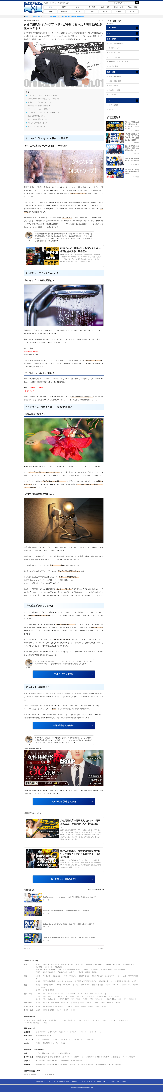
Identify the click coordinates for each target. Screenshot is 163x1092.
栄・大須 (76, 985)
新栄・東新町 (85, 985)
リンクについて (88, 1081)
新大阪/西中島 (109, 976)
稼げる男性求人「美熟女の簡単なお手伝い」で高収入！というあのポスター (59, 693)
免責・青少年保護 (122, 1081)
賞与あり (54, 1053)
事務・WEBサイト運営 (43, 1035)
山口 (54, 996)
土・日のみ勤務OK (88, 1057)
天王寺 (124, 976)
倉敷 (91, 994)
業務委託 (52, 1074)
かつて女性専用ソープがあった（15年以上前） (44, 99)
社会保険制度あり (53, 1060)
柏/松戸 (71, 972)
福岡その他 (64, 1002)
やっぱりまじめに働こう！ (37, 126)
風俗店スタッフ (114, 48)
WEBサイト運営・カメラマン (119, 62)
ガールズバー (104, 1020)
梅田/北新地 (46, 976)
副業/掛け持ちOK (41, 1057)
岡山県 (80, 994)
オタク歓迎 (81, 1064)
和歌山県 (127, 981)
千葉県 (91, 11)
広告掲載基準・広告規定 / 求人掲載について (69, 1081)
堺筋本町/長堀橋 (84, 976)
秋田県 (83, 1006)
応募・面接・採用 (115, 76)
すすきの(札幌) (47, 1006)
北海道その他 (59, 1006)
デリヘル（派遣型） (66, 1020)
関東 (50, 7)
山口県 (38, 996)
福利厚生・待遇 (114, 90)
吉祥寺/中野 (48, 967)
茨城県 (105, 11)
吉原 (119, 964)
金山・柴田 (116, 985)
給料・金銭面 (113, 85)
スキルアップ (113, 94)
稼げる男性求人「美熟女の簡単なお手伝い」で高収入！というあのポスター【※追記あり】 (80, 854)
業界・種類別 (111, 39)
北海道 (38, 1006)
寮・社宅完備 (40, 1060)
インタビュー (111, 33)
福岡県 (38, 1002)
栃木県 (132, 11)
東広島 (50, 994)
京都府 (38, 981)
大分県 (95, 1002)
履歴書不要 (63, 1064)
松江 (106, 996)
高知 (91, 999)
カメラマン (55, 1039)
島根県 (101, 996)
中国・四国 (91, 7)
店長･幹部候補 (40, 1032)
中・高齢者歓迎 (52, 1064)
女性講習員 (46, 1043)
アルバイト (42, 1074)
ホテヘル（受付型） (51, 1020)
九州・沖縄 (105, 7)
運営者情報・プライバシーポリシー (45, 1081)
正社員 (26, 1074)
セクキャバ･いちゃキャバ (119, 1020)
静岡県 (38, 990)
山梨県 (38, 1010)
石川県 (66, 1010)
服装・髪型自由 (55, 1057)
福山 (62, 994)
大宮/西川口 (95, 969)
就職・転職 (111, 72)
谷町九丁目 (73, 976)
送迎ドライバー (114, 53)
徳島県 (62, 999)
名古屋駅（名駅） (48, 985)
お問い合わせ (111, 1081)
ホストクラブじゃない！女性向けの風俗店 (42, 95)
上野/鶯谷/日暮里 (109, 964)
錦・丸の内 (66, 985)
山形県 (97, 1006)
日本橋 (65, 976)
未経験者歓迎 (40, 1064)
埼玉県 (78, 11)
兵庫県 (79, 981)
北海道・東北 (118, 7)
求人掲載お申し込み (99, 1081)
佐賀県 (75, 1002)
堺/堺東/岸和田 (133, 976)
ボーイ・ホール (114, 57)
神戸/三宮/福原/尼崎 (89, 981)
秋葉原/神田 (98, 964)
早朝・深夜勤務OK (103, 1057)
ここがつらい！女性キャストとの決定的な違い (44, 112)
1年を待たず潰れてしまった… (38, 123)
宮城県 (90, 1006)
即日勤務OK (75, 1057)
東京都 (50, 11)
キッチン (55, 1043)
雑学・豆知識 (113, 105)
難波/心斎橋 (56, 976)
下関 (49, 996)
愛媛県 (109, 999)
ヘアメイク (91, 1039)
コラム (109, 100)
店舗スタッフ (52, 1032)
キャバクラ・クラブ (90, 1020)
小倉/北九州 (55, 1002)
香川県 (38, 999)
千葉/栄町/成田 (62, 972)
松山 (114, 999)
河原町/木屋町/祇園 (49, 981)
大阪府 (38, 976)
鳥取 (78, 996)
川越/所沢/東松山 (119, 969)
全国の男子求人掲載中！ (64, 725)
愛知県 (38, 985)
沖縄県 (118, 1002)
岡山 (86, 994)
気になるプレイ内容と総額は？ (39, 106)
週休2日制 (65, 1057)
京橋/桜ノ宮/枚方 (97, 976)
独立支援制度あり (77, 1060)
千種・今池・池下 (97, 985)
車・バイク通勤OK (129, 1057)
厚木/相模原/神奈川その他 (71, 969)
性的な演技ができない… (36, 116)
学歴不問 (72, 1064)
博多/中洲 (46, 1002)
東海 (77, 7)
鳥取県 (72, 996)
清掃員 (38, 1043)
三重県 (52, 990)
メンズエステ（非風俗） (32, 1023)
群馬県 (118, 11)
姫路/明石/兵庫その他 (105, 981)
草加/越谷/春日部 (106, 969)
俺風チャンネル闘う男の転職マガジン (57, 3)
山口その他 (62, 996)
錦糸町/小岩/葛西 (128, 964)
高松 (44, 999)
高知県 (85, 999)
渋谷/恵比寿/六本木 (67, 964)
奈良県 (134, 981)
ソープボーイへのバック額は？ (39, 109)
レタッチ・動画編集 (42, 1039)
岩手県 (77, 1006)
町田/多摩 (58, 967)
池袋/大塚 (46, 964)
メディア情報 (111, 27)
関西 (64, 7)
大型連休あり (115, 1057)
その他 (111, 109)
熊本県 (89, 1002)
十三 (117, 976)
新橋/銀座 (89, 964)
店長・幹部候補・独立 (116, 43)
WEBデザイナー (66, 1039)
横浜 (45, 969)
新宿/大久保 (55, 964)
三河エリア (43, 987)
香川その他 (51, 999)
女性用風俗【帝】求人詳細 (64, 801)
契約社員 (33, 1074)
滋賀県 (119, 981)
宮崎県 (102, 1002)
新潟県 (52, 1010)
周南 (44, 996)
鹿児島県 (110, 1002)
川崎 (59, 969)
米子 (83, 996)
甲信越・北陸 (132, 7)
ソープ (26, 1020)
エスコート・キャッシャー (80, 1032)
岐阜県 (45, 990)
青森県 (70, 1006)
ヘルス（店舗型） (36, 1020)
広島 (44, 994)
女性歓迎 (90, 1064)
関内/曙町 (52, 969)
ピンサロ (79, 1020)
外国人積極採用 (101, 1064)
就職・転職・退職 (115, 81)
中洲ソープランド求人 (64, 674)
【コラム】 (100, 20)
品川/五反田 (80, 964)
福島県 (104, 1006)
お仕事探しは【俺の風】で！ (64, 879)
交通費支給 (65, 1060)
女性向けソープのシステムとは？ (39, 102)
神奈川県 (64, 11)
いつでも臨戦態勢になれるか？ (39, 119)
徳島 (67, 999)
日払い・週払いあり (42, 1053)
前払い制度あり (65, 1053)
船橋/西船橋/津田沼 (49, 972)
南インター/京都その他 (64, 981)
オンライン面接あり (115, 1064)
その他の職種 (113, 66)
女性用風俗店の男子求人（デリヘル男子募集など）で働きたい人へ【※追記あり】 (80, 823)
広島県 (38, 994)
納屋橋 (59, 985)
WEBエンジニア (79, 1039)
